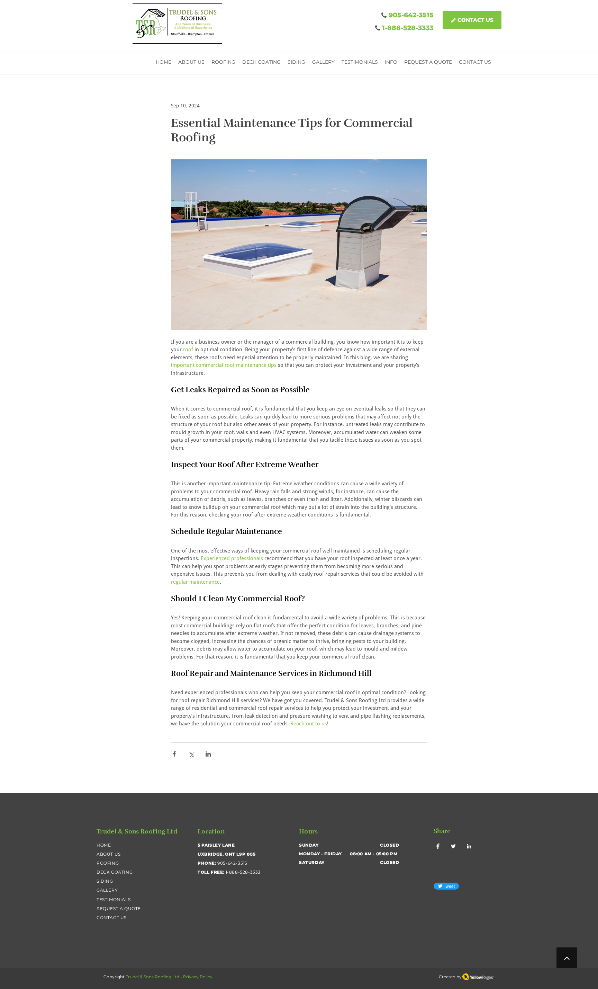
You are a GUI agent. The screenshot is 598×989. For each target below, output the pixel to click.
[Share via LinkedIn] (208, 754)
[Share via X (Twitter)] (191, 754)
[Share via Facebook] (174, 754)
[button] (391, 62)
